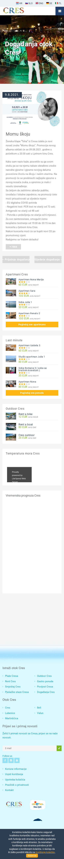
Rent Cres (10, 681)
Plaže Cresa (11, 675)
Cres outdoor (27, 435)
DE (50, 3)
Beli (39, 707)
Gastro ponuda (45, 681)
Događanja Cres (46, 692)
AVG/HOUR (28, 417)
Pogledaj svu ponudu (32, 393)
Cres (7, 707)
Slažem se (32, 856)
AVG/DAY (27, 427)
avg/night (29, 284)
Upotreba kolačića (15, 779)
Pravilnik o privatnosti (17, 784)
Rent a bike (25, 414)
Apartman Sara (27, 291)
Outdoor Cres (44, 675)
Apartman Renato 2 (29, 313)
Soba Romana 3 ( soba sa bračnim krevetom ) (33, 369)
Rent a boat (26, 424)
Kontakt (9, 790)
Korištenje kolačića (45, 852)
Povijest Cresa (45, 686)
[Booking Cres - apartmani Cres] (18, 11)
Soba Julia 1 (25, 302)
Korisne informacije (16, 768)
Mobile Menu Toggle (59, 11)
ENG (40, 3)
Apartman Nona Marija (31, 279)
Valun (40, 713)
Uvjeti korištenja (14, 774)
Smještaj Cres (13, 686)
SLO (30, 3)
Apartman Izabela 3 (29, 345)
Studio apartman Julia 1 (32, 356)
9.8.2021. (12, 94)
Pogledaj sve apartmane (32, 324)
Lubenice (10, 713)
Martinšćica (11, 718)
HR (20, 3)
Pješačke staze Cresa (17, 692)
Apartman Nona (27, 381)
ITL (60, 3)
